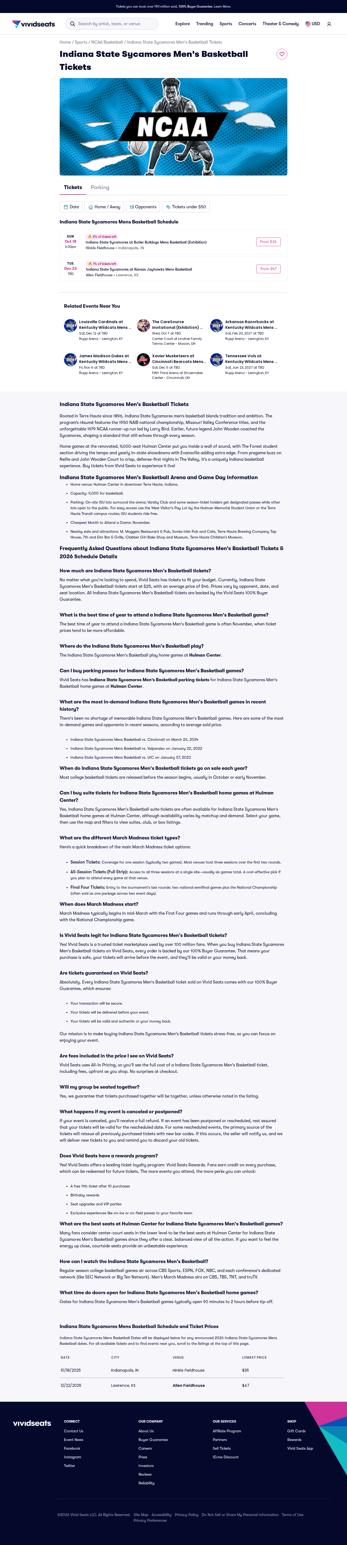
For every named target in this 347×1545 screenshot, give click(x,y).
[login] (329, 24)
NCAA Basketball (107, 42)
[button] (71, 207)
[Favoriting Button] (282, 54)
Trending (204, 23)
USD (316, 23)
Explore (182, 23)
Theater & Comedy (281, 23)
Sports (226, 23)
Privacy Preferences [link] (150, 1520)
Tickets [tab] (73, 187)
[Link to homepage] (35, 24)
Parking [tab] (100, 187)
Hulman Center (205, 655)
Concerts (247, 23)
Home (65, 42)
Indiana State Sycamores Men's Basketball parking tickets (149, 679)
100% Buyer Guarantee (195, 6)
